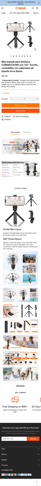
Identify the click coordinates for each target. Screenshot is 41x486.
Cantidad (4, 99)
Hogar (3, 13)
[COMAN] (20, 8)
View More (6, 93)
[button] (37, 8)
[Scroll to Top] (37, 476)
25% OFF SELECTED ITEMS (19, 13)
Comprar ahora (20, 111)
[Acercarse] (35, 49)
